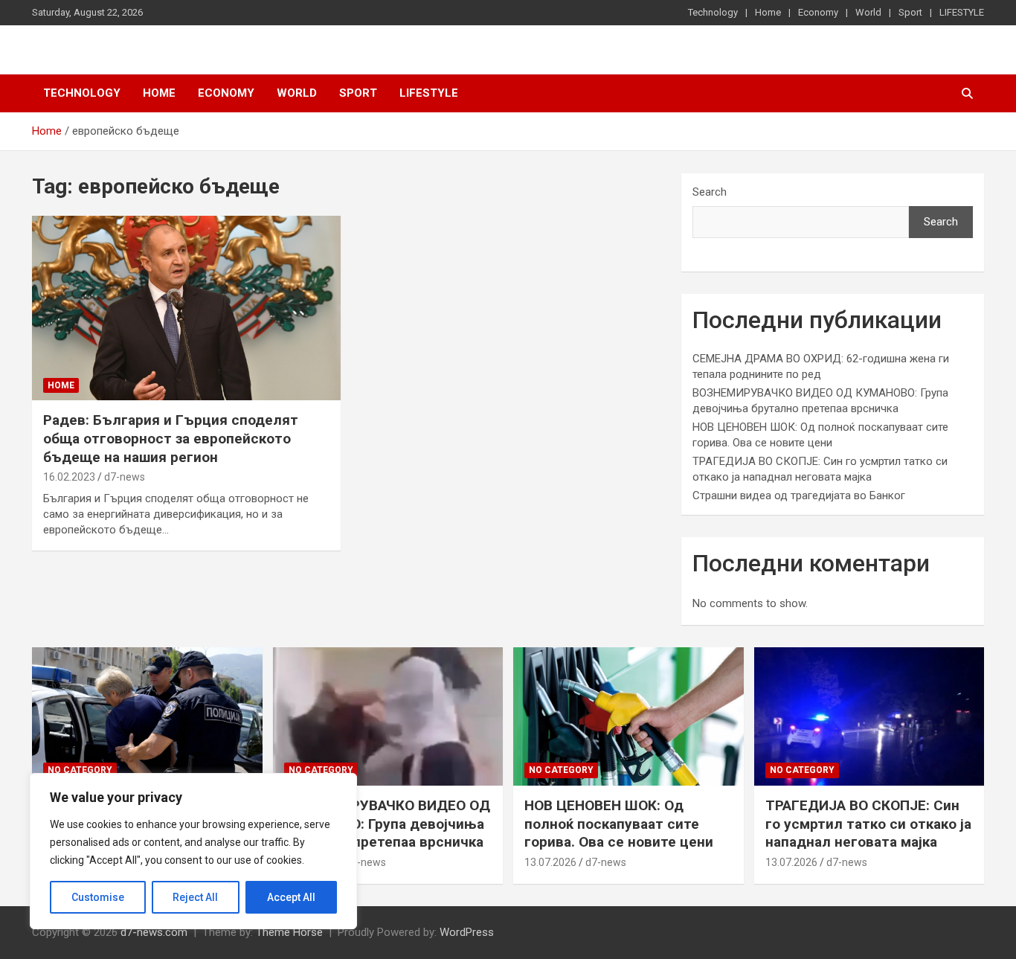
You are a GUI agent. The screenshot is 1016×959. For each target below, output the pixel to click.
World (868, 12)
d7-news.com (153, 932)
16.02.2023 (69, 477)
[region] (193, 851)
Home (768, 12)
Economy (818, 12)
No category (80, 770)
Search (709, 192)
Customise (97, 897)
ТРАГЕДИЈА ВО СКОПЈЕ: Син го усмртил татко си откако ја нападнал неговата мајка (868, 823)
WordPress (467, 932)
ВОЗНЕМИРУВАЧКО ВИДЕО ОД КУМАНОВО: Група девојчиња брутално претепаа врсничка (387, 823)
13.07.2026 (550, 862)
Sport (910, 12)
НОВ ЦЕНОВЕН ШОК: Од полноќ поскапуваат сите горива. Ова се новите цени (618, 823)
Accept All (291, 897)
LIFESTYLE (961, 12)
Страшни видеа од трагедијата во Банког (798, 495)
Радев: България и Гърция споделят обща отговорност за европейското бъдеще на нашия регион (170, 438)
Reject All (195, 897)
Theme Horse (289, 932)
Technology (713, 12)
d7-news (124, 477)
